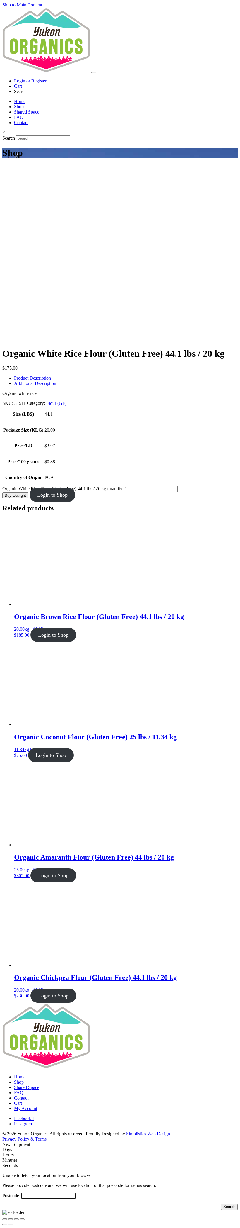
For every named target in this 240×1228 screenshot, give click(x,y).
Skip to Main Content (22, 4)
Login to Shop (52, 495)
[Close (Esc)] (22, 1219)
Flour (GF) (56, 403)
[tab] (126, 378)
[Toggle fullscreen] (10, 1219)
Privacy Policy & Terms (24, 1138)
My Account (25, 1108)
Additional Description (35, 383)
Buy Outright (15, 495)
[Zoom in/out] (4, 1219)
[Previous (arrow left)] (4, 1224)
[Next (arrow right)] (10, 1224)
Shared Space (26, 111)
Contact (21, 122)
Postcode (11, 1195)
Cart (18, 86)
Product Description (32, 377)
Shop (19, 106)
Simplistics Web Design (148, 1133)
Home (19, 101)
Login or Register (30, 80)
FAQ (18, 117)
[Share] (16, 1219)
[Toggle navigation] (93, 72)
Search (8, 138)
